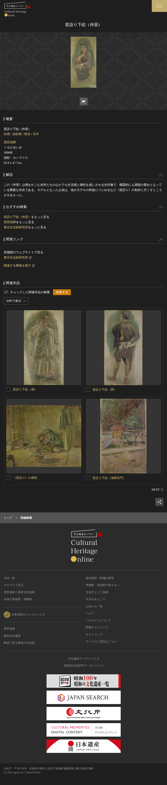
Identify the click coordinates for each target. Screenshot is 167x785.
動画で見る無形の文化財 (19, 642)
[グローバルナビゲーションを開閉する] (159, 6)
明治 (27, 134)
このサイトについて (98, 620)
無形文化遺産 (12, 635)
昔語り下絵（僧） (25, 389)
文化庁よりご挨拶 (97, 592)
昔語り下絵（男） (104, 389)
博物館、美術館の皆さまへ (103, 585)
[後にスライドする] (157, 489)
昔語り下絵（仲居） (17, 217)
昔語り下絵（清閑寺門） (109, 478)
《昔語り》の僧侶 (25, 477)
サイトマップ (94, 634)
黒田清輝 (10, 142)
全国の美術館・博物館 (18, 599)
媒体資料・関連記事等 (100, 578)
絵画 (7, 134)
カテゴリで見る (13, 585)
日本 (36, 134)
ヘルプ (90, 613)
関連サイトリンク (97, 627)
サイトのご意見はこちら (101, 641)
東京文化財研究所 (16, 227)
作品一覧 (9, 578)
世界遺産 (9, 628)
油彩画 (17, 134)
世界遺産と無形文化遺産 (19, 592)
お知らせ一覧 (94, 606)
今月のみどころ (95, 599)
